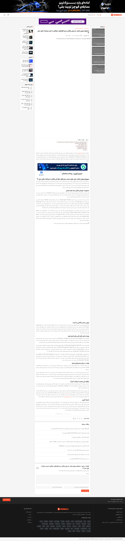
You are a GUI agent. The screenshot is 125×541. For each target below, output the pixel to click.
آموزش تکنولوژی (119, 512)
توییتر (79, 526)
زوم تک (98, 15)
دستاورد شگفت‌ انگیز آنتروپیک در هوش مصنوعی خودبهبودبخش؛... (25, 31)
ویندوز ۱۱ (83, 531)
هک (50, 528)
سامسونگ (52, 526)
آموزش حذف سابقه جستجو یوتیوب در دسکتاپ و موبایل (112, 522)
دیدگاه (87, 474)
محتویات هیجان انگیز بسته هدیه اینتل (81, 143)
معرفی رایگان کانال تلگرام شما (25, 88)
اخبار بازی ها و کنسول (79, 28)
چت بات (78, 531)
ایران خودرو (69, 524)
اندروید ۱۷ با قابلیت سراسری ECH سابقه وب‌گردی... (25, 42)
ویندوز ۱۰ (88, 531)
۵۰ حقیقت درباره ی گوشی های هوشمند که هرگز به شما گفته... (98, 62)
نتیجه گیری (85, 149)
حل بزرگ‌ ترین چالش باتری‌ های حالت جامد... (25, 52)
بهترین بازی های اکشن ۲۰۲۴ (99, 53)
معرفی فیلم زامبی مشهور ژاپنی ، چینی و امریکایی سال (98, 43)
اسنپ (41, 521)
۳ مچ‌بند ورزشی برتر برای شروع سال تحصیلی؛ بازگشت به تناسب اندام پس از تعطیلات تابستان (69, 442)
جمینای (64, 526)
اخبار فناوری (86, 28)
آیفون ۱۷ (62, 521)
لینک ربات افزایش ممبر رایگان (25, 108)
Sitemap (29, 522)
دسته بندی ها (90, 15)
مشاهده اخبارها (6, 499)
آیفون (72, 521)
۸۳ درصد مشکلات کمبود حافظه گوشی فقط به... (25, 65)
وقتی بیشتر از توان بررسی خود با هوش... (25, 61)
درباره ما (30, 514)
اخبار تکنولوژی (119, 517)
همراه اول (67, 528)
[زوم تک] (116, 15)
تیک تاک (69, 526)
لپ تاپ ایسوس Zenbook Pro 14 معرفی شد (79, 459)
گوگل (74, 531)
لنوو (89, 528)
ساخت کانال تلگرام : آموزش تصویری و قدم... (26, 96)
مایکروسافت (77, 528)
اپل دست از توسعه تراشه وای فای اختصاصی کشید (78, 454)
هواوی (62, 528)
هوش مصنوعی (56, 528)
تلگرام (84, 526)
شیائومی (39, 526)
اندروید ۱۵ (84, 524)
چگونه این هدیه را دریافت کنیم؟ (82, 148)
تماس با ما (29, 517)
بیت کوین (88, 526)
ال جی (89, 524)
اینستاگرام (51, 524)
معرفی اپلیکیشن (119, 520)
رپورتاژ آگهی (29, 520)
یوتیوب (69, 531)
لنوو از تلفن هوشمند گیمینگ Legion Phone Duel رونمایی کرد (75, 433)
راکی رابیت (59, 526)
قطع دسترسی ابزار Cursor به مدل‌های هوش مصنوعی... (25, 48)
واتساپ (46, 528)
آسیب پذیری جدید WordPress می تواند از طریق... (25, 75)
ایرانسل (63, 524)
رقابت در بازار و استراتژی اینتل (82, 147)
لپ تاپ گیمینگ (68, 397)
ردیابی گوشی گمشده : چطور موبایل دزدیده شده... (25, 104)
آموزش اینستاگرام (78, 521)
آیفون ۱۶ (67, 521)
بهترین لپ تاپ (45, 524)
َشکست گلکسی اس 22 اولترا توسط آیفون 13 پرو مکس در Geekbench (74, 446)
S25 (85, 521)
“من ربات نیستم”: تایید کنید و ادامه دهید (25, 100)
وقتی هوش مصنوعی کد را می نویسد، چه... (25, 80)
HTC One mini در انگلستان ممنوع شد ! (80, 437)
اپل (73, 524)
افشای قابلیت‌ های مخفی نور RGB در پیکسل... (26, 37)
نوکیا (72, 528)
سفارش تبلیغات (28, 512)
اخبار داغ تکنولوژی (119, 514)
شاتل (44, 526)
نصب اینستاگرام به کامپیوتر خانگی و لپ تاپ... (26, 92)
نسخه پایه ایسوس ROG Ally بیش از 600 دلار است (78, 450)
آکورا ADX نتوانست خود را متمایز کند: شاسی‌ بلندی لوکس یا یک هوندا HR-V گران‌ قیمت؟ (70, 429)
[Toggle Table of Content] (86, 140)
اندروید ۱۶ (78, 524)
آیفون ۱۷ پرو (57, 521)
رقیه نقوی (85, 35)
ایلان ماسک (58, 524)
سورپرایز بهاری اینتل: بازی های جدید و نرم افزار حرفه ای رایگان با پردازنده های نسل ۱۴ (72, 142)
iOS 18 (89, 521)
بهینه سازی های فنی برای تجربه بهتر (81, 146)
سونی (48, 526)
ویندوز (42, 528)
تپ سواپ (74, 526)
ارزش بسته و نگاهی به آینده (82, 144)
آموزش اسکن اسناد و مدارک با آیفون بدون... (25, 70)
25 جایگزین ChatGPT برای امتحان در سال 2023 (99, 71)
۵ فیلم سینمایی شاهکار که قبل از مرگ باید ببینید (98, 34)
